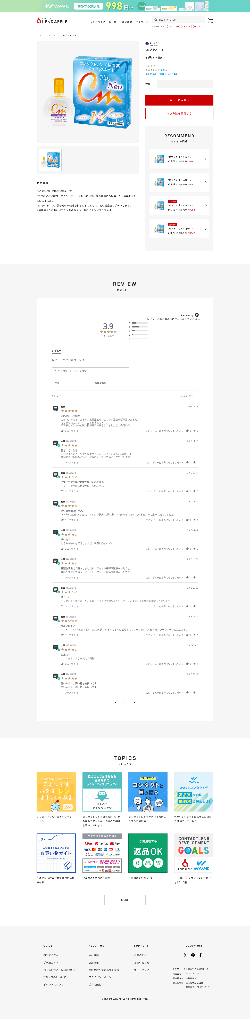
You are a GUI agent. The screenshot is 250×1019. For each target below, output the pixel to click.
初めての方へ (51, 955)
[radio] (139, 323)
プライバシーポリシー (101, 977)
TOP (39, 35)
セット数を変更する (179, 113)
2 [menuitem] (127, 702)
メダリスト (186, 26)
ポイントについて (53, 984)
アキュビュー (173, 26)
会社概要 (94, 955)
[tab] (56, 351)
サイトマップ (141, 970)
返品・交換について (54, 977)
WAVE (196, 26)
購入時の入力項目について (159, 74)
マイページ (142, 22)
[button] (70, 430)
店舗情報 (94, 962)
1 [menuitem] (123, 702)
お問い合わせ (141, 962)
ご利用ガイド (51, 962)
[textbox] (197, 397)
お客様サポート (143, 955)
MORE (125, 899)
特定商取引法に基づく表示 (104, 970)
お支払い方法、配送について (59, 970)
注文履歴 (127, 22)
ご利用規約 (95, 984)
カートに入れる (179, 100)
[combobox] (70, 383)
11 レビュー (163, 70)
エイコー (51, 35)
